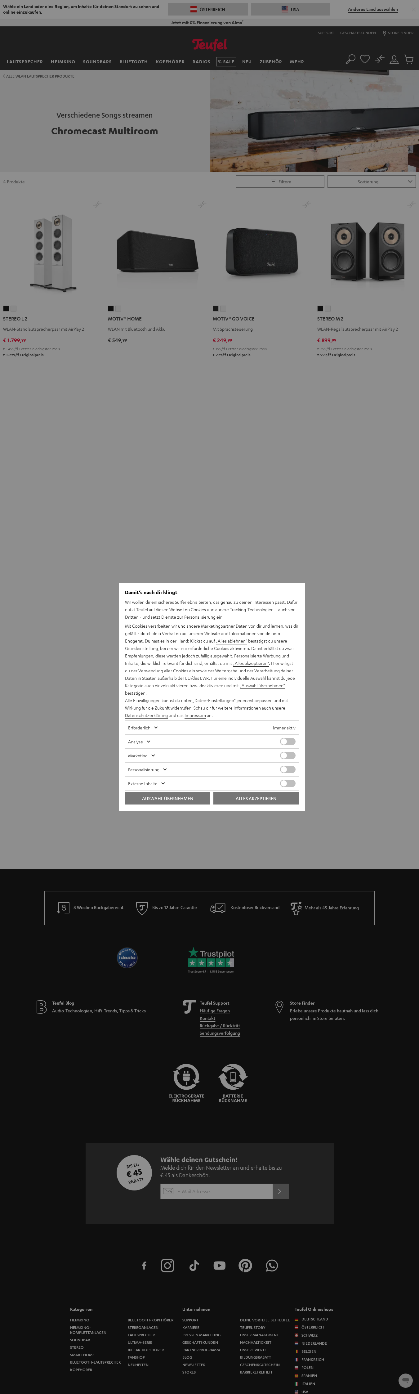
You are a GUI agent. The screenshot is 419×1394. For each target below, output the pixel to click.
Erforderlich (139, 727)
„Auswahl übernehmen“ (262, 685)
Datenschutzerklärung (146, 715)
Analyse (135, 741)
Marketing (138, 755)
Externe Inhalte (143, 783)
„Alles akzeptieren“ (251, 663)
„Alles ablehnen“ (231, 640)
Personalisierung (143, 769)
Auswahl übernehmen (167, 798)
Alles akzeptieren (256, 798)
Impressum (195, 715)
